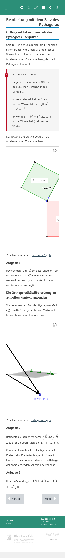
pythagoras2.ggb (41, 255)
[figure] (32, 367)
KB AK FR (52, 524)
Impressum (54, 539)
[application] (32, 198)
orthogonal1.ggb (41, 420)
